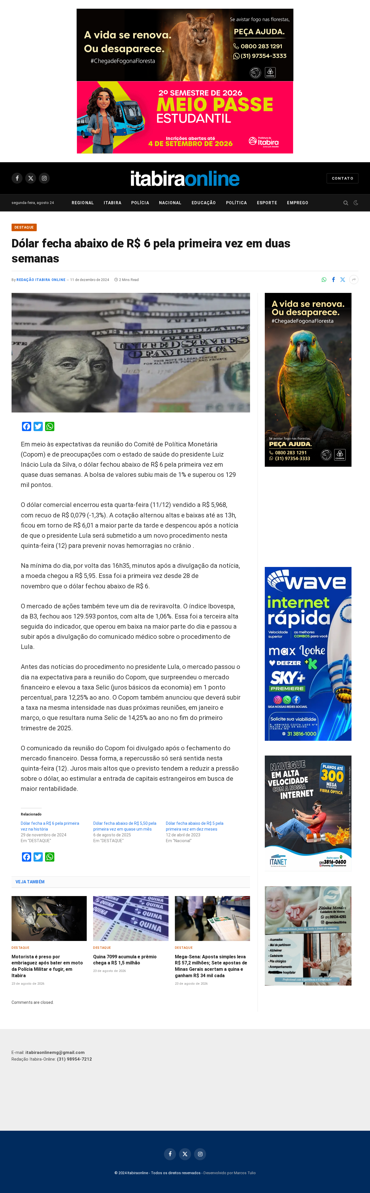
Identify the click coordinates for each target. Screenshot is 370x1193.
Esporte (267, 202)
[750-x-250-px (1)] (185, 117)
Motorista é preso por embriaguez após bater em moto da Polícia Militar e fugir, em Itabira (47, 966)
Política (236, 202)
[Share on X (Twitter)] (342, 279)
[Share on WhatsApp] (324, 279)
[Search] (345, 202)
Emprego (297, 202)
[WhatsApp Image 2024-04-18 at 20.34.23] (308, 739)
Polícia (140, 202)
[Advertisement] (311, 517)
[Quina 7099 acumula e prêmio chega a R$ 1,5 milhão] (130, 918)
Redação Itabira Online (40, 280)
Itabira (112, 202)
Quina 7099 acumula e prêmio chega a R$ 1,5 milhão (125, 960)
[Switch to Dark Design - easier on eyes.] (355, 202)
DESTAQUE (24, 227)
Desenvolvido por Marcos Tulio (230, 1173)
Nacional (170, 202)
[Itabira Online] (185, 178)
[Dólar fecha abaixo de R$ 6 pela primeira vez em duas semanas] (131, 353)
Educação (204, 202)
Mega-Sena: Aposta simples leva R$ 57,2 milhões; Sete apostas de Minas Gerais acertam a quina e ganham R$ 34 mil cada (211, 966)
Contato (342, 178)
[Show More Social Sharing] (353, 279)
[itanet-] (308, 870)
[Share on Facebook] (333, 279)
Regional (83, 202)
